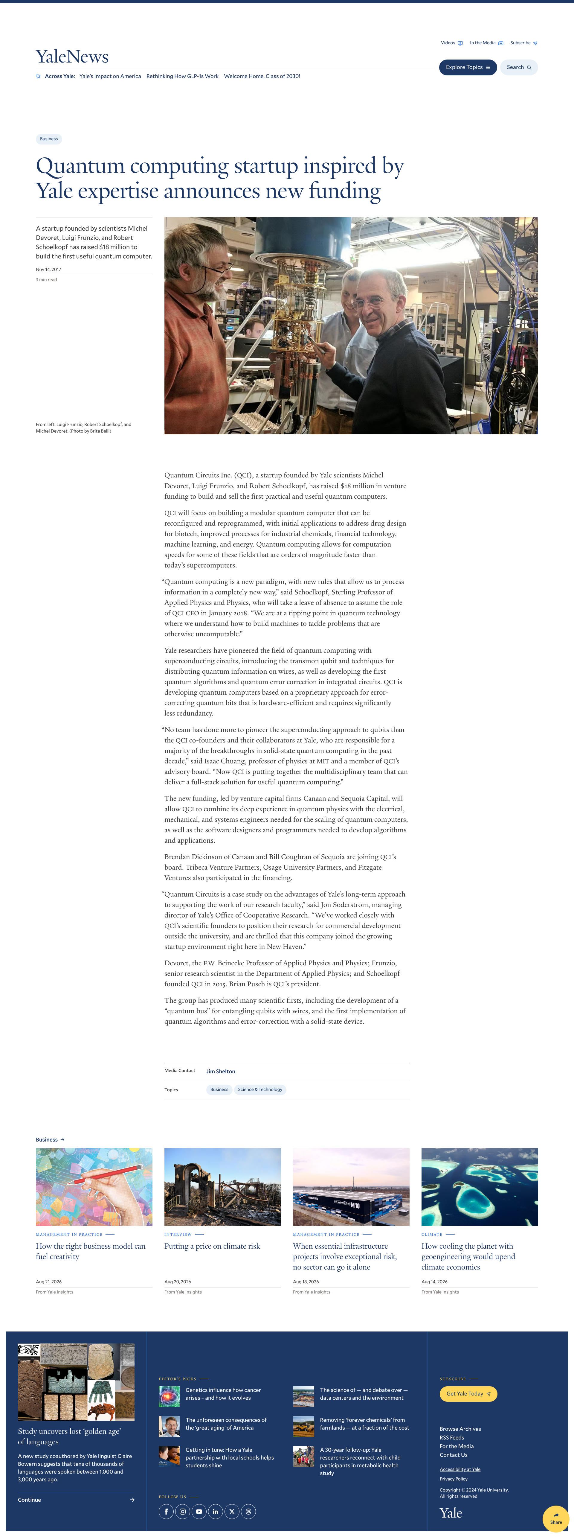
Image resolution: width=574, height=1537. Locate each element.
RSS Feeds (452, 1437)
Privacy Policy (454, 1479)
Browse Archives (460, 1429)
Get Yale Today (465, 1393)
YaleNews (72, 58)
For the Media (457, 1446)
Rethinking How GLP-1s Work (182, 76)
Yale (451, 1514)
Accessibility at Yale (460, 1469)
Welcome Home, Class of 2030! (262, 76)
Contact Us (454, 1455)
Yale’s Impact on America (110, 76)
